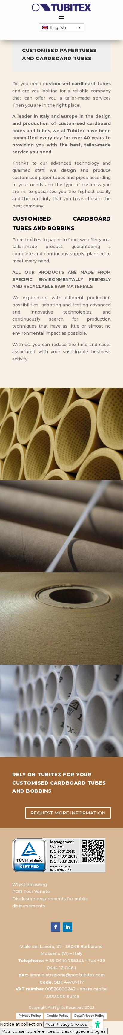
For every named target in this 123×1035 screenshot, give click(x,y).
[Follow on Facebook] (55, 927)
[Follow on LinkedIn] (67, 927)
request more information (68, 813)
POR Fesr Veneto (31, 891)
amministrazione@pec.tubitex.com (67, 975)
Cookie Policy (57, 1015)
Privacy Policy (30, 1015)
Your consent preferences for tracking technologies (53, 1031)
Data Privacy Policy (89, 1015)
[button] (61, 27)
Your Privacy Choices (66, 1024)
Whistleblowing (29, 884)
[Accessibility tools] (97, 1024)
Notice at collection (21, 1024)
